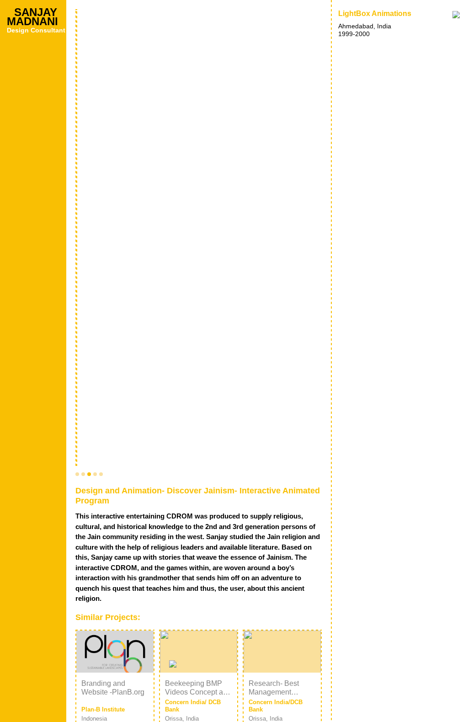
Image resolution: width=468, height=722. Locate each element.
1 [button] (77, 474)
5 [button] (101, 474)
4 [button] (95, 474)
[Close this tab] (456, 14)
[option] (198, 238)
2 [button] (83, 474)
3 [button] (89, 474)
